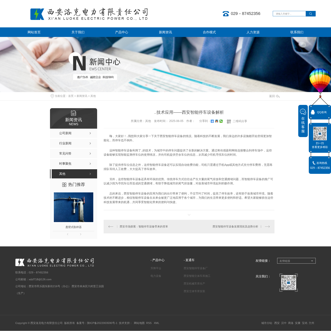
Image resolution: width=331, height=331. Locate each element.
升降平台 (156, 268)
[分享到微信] (221, 121)
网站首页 (34, 32)
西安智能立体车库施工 (197, 275)
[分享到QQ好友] (216, 121)
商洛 (290, 322)
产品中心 (121, 32)
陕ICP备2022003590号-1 (102, 322)
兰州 (311, 322)
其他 (93, 95)
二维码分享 (240, 121)
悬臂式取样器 (74, 227)
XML (156, 322)
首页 (71, 95)
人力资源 (253, 32)
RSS (149, 322)
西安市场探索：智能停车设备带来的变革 (144, 226)
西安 (277, 322)
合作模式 (209, 32)
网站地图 (139, 322)
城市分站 (266, 322)
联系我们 (296, 32)
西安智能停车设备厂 (196, 268)
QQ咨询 (322, 112)
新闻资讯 (165, 32)
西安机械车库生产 (194, 283)
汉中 (284, 322)
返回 (272, 96)
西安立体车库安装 (194, 291)
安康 (297, 322)
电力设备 (156, 275)
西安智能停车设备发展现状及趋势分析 (235, 226)
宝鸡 (304, 322)
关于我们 (77, 32)
